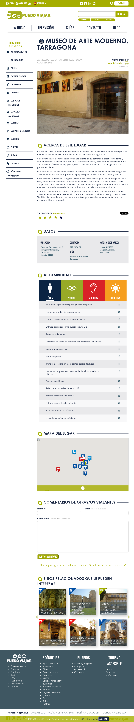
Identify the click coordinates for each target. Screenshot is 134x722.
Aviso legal (38, 712)
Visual (71, 298)
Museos (15, 139)
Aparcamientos (50, 663)
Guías (70, 27)
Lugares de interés (20, 131)
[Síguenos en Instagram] (89, 3)
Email (87, 508)
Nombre (41, 508)
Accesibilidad (17, 683)
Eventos (15, 122)
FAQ (13, 677)
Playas (14, 147)
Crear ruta (79, 672)
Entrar (121, 3)
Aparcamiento (19, 52)
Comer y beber (18, 76)
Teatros (15, 163)
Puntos (84, 19)
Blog (117, 27)
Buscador (110, 672)
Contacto (94, 27)
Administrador (115, 63)
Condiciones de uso (114, 712)
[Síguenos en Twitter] (85, 3)
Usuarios (109, 19)
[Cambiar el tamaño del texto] (30, 3)
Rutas (97, 19)
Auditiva (93, 298)
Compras (16, 84)
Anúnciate (111, 675)
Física (50, 298)
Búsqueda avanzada (14, 173)
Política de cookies (88, 712)
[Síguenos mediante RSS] (94, 3)
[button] (75, 466)
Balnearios (17, 60)
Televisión (46, 27)
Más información (89, 719)
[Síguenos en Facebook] (81, 3)
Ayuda (12, 3)
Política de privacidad (61, 712)
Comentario (43, 518)
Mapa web (23, 3)
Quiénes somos (18, 666)
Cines (13, 68)
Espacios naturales (14, 113)
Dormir (15, 92)
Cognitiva (115, 298)
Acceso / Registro (83, 663)
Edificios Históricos (14, 102)
